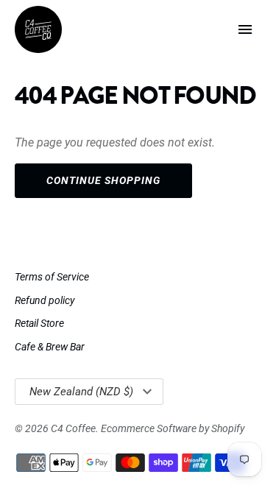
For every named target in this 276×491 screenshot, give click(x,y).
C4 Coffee (73, 428)
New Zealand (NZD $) (81, 391)
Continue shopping (103, 180)
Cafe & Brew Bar (50, 347)
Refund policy (44, 300)
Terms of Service (52, 277)
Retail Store (39, 323)
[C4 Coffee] (38, 29)
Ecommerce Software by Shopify (172, 428)
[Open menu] (245, 29)
